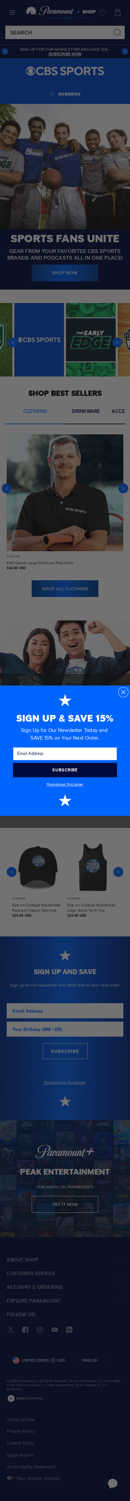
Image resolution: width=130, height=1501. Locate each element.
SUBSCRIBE (65, 769)
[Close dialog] (123, 692)
